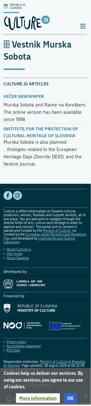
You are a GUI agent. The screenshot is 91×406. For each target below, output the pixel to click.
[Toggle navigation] (82, 26)
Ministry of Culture (57, 231)
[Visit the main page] (37, 17)
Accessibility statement (24, 346)
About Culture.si (19, 249)
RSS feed (13, 350)
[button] (38, 398)
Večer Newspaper (24, 96)
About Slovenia (18, 258)
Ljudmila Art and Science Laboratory (39, 240)
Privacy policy (16, 342)
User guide (14, 254)
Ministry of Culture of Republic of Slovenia (44, 364)
